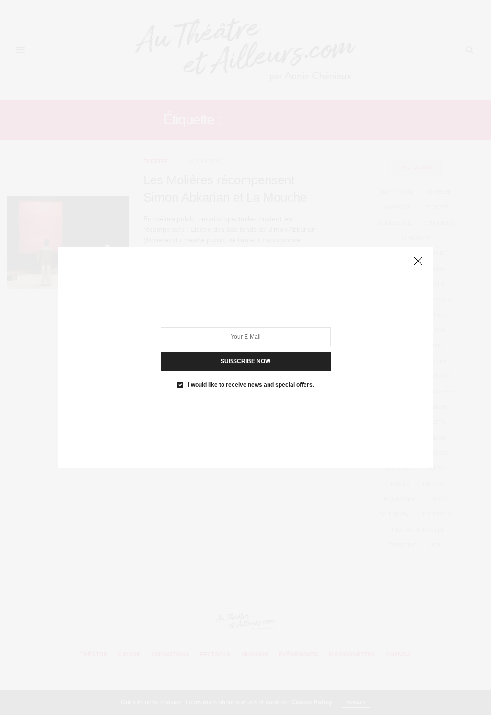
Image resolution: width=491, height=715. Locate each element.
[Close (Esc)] (418, 261)
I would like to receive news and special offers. (251, 385)
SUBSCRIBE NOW (245, 361)
